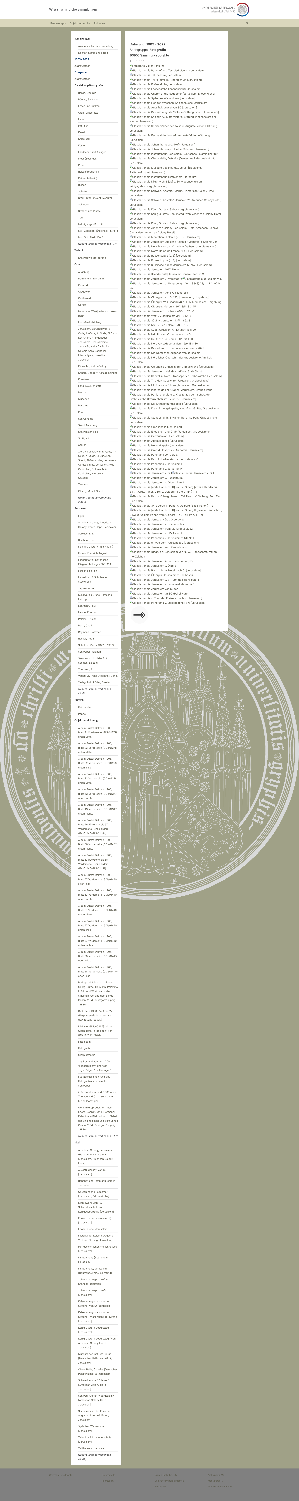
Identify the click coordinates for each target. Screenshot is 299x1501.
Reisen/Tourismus (88, 171)
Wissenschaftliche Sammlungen (73, 9)
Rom (80, 412)
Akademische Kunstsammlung (95, 46)
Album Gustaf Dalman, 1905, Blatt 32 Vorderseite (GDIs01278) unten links (98, 763)
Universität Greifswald (60, 1475)
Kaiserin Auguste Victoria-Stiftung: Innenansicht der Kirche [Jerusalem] (97, 1317)
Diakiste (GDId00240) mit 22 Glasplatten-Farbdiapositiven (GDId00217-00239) (95, 1015)
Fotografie (84, 1048)
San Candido (85, 418)
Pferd (81, 165)
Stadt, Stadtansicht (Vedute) (95, 197)
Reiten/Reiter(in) (87, 178)
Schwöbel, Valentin (89, 651)
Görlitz (82, 304)
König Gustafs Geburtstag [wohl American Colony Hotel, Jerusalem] (97, 1343)
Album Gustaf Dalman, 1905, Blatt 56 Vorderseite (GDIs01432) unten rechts (98, 844)
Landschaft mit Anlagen (92, 152)
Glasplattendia (86, 1054)
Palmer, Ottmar (87, 619)
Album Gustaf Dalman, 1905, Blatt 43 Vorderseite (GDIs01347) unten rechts (98, 809)
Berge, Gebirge (87, 92)
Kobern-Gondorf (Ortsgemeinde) (97, 372)
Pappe (82, 713)
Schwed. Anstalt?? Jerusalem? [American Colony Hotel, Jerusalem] (96, 1400)
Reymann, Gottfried (89, 632)
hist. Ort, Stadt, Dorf (90, 237)
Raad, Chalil (85, 625)
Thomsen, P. (85, 669)
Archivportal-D (215, 1480)
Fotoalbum (84, 1041)
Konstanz (83, 379)
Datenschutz (108, 1475)
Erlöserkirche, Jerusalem (92, 1229)
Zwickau (83, 484)
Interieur (83, 125)
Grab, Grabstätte (88, 112)
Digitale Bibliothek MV (166, 1475)
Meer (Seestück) (87, 158)
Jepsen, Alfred (86, 588)
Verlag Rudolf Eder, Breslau (94, 682)
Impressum (108, 1480)
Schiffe (82, 191)
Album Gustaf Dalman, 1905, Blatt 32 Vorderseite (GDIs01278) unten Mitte (98, 748)
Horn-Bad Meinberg (90, 322)
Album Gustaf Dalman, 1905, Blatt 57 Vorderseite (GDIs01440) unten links (98, 926)
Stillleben (83, 204)
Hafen (81, 119)
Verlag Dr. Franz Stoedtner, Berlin (98, 675)
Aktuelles (99, 23)
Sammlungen (58, 23)
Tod (80, 217)
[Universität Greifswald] (194, 9)
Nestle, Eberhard (88, 612)
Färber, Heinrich (87, 570)
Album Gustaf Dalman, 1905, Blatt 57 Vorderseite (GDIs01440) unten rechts (98, 941)
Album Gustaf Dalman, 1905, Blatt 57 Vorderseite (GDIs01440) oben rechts (98, 895)
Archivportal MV (216, 1475)
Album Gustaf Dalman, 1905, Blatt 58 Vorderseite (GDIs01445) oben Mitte (98, 956)
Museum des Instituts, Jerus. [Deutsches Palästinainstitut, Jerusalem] (95, 1358)
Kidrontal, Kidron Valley (92, 366)
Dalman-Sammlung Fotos (93, 52)
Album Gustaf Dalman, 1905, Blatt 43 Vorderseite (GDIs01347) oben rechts (98, 794)
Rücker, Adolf (86, 638)
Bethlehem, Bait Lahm (91, 278)
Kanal (81, 132)
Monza (82, 392)
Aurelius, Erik (86, 533)
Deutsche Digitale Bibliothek (169, 1480)
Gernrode (83, 285)
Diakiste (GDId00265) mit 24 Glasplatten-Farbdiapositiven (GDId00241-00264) (95, 1031)
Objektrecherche (80, 23)
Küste (81, 145)
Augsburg (84, 272)
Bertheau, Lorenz (88, 540)
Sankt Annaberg (87, 425)
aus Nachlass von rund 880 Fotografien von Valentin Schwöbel (94, 1081)
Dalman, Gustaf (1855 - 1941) (95, 546)
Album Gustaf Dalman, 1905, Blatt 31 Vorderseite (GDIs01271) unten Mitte (97, 732)
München (83, 398)
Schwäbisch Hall (88, 431)
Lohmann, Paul (87, 605)
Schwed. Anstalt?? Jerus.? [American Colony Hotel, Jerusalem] (93, 1385)
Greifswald (84, 298)
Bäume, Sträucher (88, 99)
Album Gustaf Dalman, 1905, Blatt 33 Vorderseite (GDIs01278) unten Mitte (98, 778)
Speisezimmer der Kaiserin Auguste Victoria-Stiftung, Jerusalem (93, 1415)
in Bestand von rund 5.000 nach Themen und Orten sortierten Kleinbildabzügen (97, 1097)
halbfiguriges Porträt (90, 224)
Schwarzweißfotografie (92, 257)
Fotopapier (84, 707)
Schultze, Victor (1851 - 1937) (96, 645)
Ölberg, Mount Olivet (90, 491)
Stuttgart (83, 438)
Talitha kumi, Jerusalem (92, 1448)
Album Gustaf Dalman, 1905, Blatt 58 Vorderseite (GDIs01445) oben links (98, 972)
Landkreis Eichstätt (89, 385)
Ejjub (81, 516)
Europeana (160, 1486)
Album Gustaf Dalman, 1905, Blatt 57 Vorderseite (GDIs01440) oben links (98, 879)
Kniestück (84, 138)
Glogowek (84, 291)
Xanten (82, 444)
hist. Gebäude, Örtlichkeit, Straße (98, 230)
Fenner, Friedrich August (92, 553)
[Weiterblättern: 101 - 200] (139, 615)
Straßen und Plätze (89, 211)
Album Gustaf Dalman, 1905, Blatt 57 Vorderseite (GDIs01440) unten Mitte (98, 910)
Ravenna (83, 405)
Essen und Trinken (89, 106)
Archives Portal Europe (220, 1486)
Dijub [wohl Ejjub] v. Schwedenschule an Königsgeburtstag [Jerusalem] (96, 1207)
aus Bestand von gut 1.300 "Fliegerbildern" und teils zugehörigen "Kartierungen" (94, 1066)
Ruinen (82, 184)
